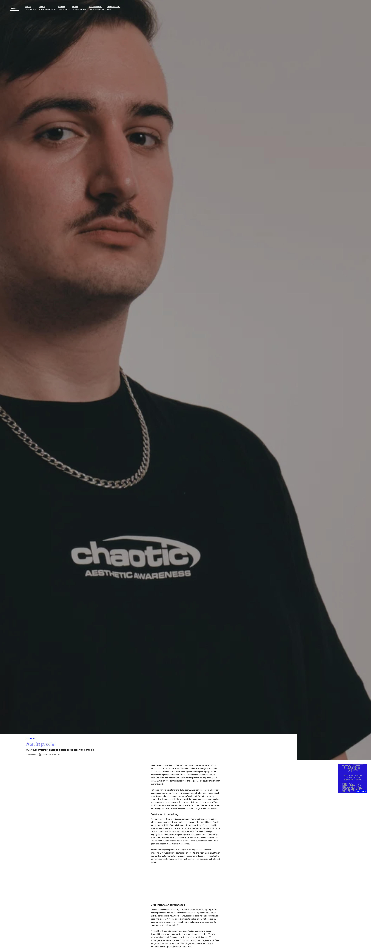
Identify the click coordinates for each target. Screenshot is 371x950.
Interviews (31, 738)
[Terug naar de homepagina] (14, 8)
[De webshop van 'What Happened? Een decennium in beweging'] (352, 778)
